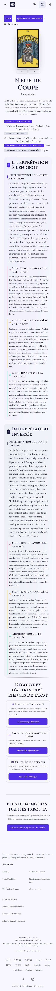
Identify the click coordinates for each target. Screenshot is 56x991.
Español (27, 965)
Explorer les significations (28, 750)
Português (37, 965)
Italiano (47, 965)
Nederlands (18, 970)
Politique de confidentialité (13, 906)
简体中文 (17, 960)
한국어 (18, 965)
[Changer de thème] (42, 4)
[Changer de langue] (35, 4)
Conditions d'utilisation (11, 913)
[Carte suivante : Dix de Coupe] (34, 71)
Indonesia (39, 970)
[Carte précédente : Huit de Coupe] (21, 71)
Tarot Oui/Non (8, 879)
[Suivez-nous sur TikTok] (23, 979)
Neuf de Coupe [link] (11, 24)
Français (39, 960)
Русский (29, 970)
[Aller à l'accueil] (13, 4)
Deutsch (48, 960)
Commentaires (35, 889)
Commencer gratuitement (28, 721)
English (7, 960)
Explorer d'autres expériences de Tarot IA (28, 827)
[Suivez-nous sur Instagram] (32, 979)
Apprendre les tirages (28, 776)
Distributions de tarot (10, 889)
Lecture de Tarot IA (37, 871)
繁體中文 (28, 960)
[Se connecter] (49, 4)
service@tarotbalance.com (31, 951)
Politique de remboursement (13, 920)
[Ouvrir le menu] (5, 4)
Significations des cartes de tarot (39, 880)
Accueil (5, 871)
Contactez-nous (9, 899)
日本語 (8, 965)
